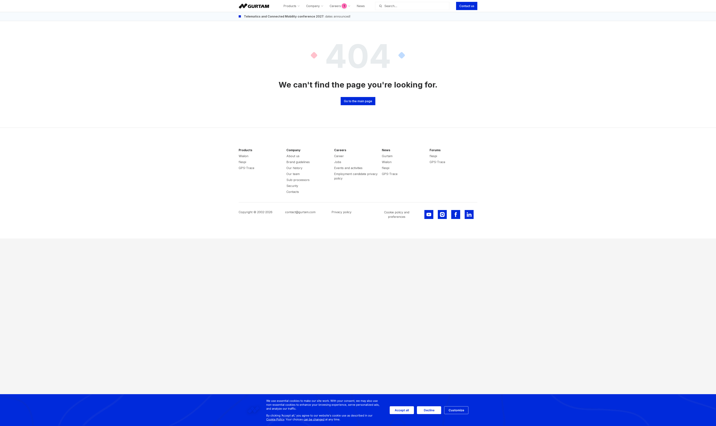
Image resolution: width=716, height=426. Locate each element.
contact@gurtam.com (300, 212)
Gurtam (387, 156)
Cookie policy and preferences (396, 214)
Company (293, 150)
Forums (435, 150)
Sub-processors (298, 180)
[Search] (380, 6)
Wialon (243, 156)
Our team (293, 174)
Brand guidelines (298, 162)
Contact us (466, 6)
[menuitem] (291, 6)
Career (339, 156)
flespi (242, 162)
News (386, 150)
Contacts (292, 192)
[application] (358, 410)
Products (245, 150)
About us (292, 156)
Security (292, 186)
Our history (294, 168)
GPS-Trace (246, 168)
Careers (340, 150)
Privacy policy (341, 212)
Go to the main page (358, 101)
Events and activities (348, 168)
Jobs (337, 162)
